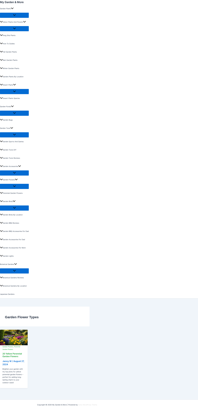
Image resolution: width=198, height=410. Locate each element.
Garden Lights (8, 256)
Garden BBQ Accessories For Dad (16, 231)
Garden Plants (5, 9)
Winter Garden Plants (11, 68)
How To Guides (9, 44)
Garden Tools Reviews (11, 158)
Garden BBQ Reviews (11, 223)
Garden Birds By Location (13, 215)
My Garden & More (12, 2)
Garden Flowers (9, 180)
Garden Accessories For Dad (14, 239)
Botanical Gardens (7, 264)
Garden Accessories (10, 166)
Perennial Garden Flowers (13, 193)
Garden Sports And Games (13, 142)
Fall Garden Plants (10, 52)
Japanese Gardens (7, 294)
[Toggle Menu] (14, 15)
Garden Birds (8, 201)
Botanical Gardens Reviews (13, 278)
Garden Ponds (5, 106)
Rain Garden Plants (10, 60)
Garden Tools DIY (9, 150)
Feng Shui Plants (9, 35)
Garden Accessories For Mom (14, 248)
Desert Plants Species (11, 98)
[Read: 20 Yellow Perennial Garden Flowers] (14, 337)
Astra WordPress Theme (87, 405)
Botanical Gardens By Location (15, 286)
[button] (12, 8)
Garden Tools (5, 128)
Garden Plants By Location (13, 77)
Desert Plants (8, 85)
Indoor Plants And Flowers (13, 22)
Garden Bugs (8, 120)
